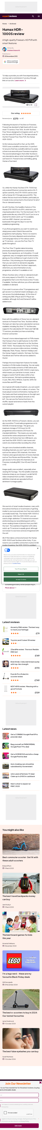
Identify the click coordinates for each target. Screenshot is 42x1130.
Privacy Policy (25, 1121)
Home (4, 24)
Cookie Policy (16, 563)
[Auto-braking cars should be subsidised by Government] (5, 765)
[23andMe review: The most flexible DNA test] (5, 651)
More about (10, 588)
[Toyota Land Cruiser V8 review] (5, 641)
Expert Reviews (9, 16)
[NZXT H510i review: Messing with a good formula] (5, 688)
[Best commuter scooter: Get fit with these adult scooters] (21, 844)
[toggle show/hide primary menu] (38, 16)
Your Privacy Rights (21, 569)
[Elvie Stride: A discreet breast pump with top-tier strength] (5, 664)
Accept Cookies (21, 579)
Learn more (19, 80)
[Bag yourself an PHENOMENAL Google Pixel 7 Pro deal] (5, 746)
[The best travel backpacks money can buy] (21, 883)
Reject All (21, 574)
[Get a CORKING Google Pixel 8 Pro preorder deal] (5, 736)
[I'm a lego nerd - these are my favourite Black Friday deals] (21, 960)
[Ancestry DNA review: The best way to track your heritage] (5, 629)
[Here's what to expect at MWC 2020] (5, 785)
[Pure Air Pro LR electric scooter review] (5, 676)
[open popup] (35, 104)
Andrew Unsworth (13, 50)
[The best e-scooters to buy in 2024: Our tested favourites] (21, 999)
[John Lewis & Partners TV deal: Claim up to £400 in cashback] (5, 775)
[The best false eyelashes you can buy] (21, 1038)
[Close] (37, 548)
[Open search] (33, 16)
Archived (13, 24)
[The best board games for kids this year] (21, 922)
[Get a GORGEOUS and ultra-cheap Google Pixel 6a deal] (5, 756)
